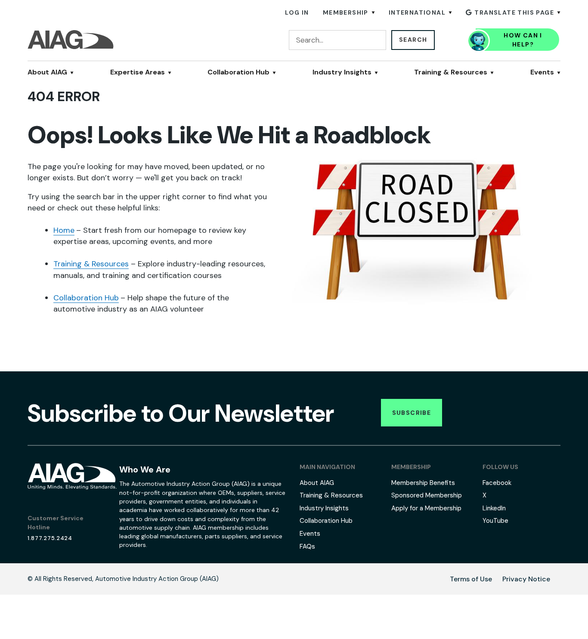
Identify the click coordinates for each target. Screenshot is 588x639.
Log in (297, 12)
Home (63, 230)
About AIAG (47, 72)
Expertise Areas (137, 72)
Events (542, 72)
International (417, 12)
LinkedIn (494, 508)
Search (413, 39)
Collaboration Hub (238, 72)
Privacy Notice (526, 578)
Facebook (497, 482)
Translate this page (514, 12)
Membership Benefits (423, 482)
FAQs (307, 546)
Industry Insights (342, 72)
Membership (345, 12)
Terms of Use (471, 578)
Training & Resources (450, 72)
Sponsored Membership (426, 495)
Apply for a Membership (426, 508)
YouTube (495, 520)
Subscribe (411, 413)
